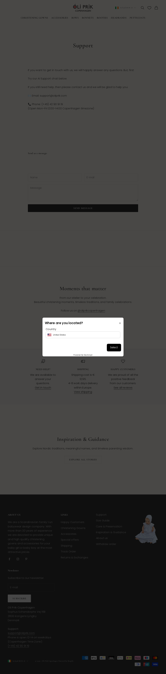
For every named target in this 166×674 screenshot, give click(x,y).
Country (51, 329)
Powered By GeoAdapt (82, 355)
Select (114, 347)
